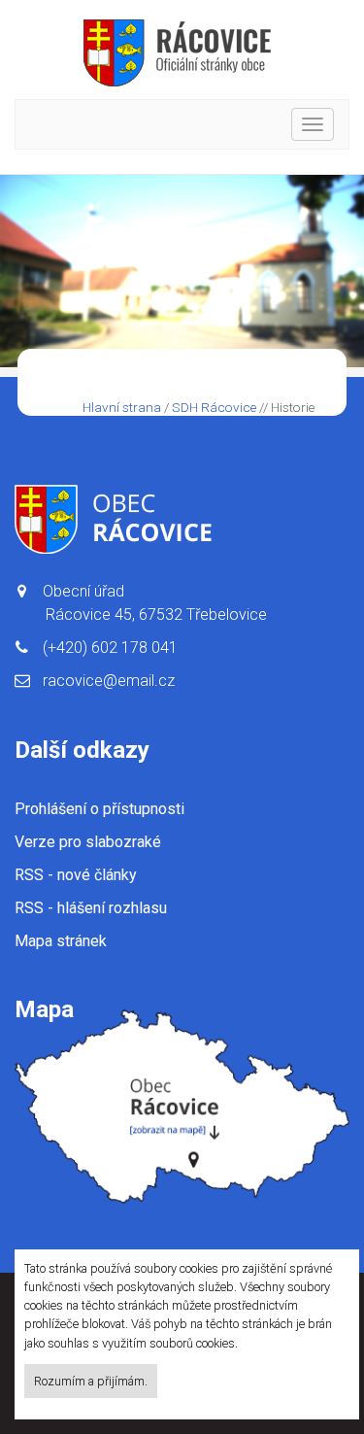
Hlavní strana (122, 407)
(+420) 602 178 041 (110, 647)
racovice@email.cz (109, 680)
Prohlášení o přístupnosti (99, 809)
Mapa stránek (61, 941)
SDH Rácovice (214, 407)
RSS (76, 875)
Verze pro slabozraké (88, 842)
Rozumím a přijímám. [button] (91, 1381)
